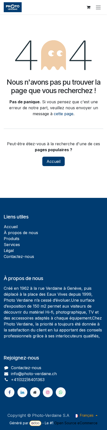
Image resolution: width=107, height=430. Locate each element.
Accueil (53, 161)
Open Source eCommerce (76, 423)
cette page (63, 113)
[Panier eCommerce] (88, 7)
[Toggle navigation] (98, 7)
